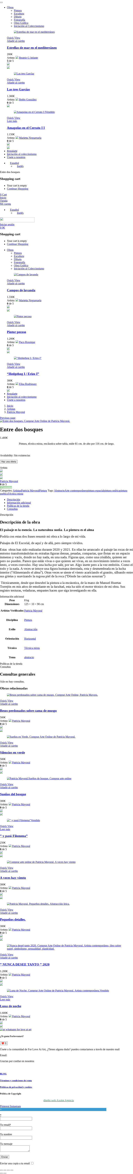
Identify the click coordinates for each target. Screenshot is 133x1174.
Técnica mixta (15, 493)
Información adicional (19, 502)
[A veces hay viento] (41, 862)
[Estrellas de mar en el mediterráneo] (34, 31)
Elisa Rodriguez (28, 384)
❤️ (3, 1043)
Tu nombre (6, 1134)
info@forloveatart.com (20, 1055)
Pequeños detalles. (13, 919)
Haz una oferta (8, 461)
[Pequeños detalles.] (38, 903)
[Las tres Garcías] (24, 73)
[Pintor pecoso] (23, 316)
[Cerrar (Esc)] (11, 1170)
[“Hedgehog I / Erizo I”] (28, 358)
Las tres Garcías (18, 89)
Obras (10, 7)
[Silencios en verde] (41, 736)
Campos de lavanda (21, 290)
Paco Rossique (27, 342)
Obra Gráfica (21, 22)
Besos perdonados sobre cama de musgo (28, 710)
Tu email (5, 1124)
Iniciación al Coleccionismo (29, 26)
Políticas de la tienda (18, 505)
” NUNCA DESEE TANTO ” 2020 (25, 964)
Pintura (18, 10)
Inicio (10, 405)
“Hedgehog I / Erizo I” (23, 374)
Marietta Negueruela (30, 137)
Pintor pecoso (16, 332)
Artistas (11, 408)
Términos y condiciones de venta (16, 1080)
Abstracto (59, 490)
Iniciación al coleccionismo (22, 154)
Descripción (13, 499)
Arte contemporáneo (76, 490)
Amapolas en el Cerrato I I (26, 128)
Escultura (19, 13)
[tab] (70, 499)
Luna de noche (10, 1006)
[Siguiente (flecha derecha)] (4, 1173)
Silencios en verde (12, 752)
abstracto (29, 657)
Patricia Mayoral (16, 412)
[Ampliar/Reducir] (1, 1170)
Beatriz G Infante (28, 57)
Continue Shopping (17, 188)
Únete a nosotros (16, 157)
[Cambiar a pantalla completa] (4, 1170)
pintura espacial (95, 490)
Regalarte (12, 150)
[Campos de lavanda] (26, 274)
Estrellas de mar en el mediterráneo (32, 47)
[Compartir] (8, 1170)
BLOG (3, 1073)
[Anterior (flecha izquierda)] (1, 1173)
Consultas (12, 508)
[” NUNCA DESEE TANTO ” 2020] (66, 948)
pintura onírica (112, 490)
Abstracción (30, 629)
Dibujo (17, 16)
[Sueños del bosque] (39, 778)
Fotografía (19, 19)
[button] (16, 40)
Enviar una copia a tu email (15, 1163)
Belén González (28, 99)
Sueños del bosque (13, 794)
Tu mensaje (6, 1143)
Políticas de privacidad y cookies (16, 1087)
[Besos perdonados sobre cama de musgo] (52, 694)
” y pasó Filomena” (14, 836)
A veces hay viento (13, 878)
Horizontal (30, 638)
